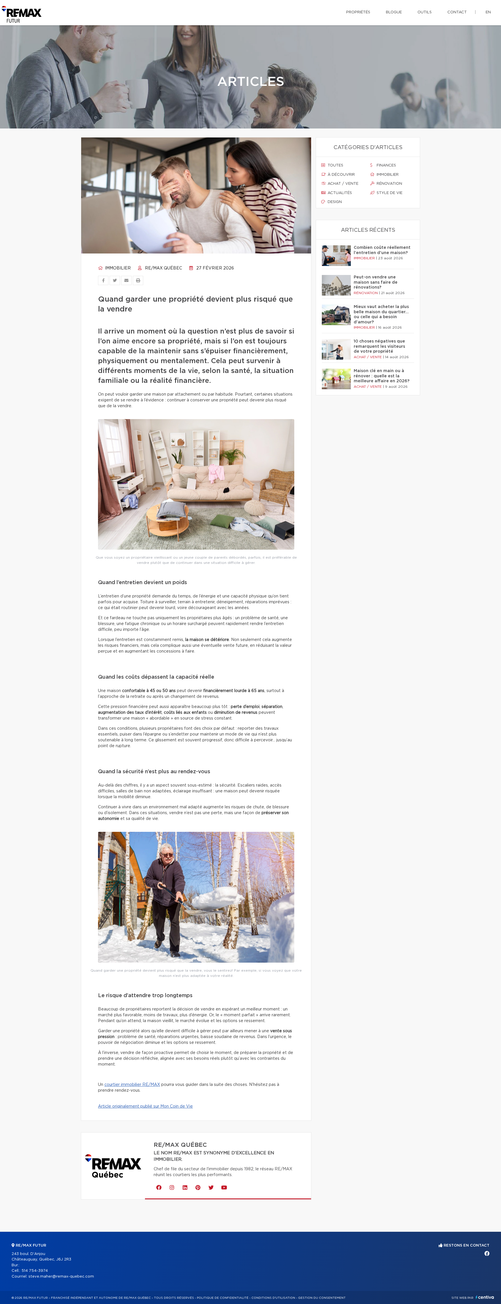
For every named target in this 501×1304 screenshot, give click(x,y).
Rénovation (388, 184)
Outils (425, 12)
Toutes (334, 165)
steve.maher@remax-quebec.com (61, 1276)
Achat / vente (342, 184)
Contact (457, 12)
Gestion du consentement (322, 1297)
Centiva (484, 1297)
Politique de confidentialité (222, 1297)
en (488, 12)
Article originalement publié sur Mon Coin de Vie (145, 1106)
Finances (385, 165)
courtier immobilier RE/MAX (132, 1085)
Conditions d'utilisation (273, 1297)
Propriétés (358, 12)
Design (334, 202)
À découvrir (340, 175)
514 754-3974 (34, 1271)
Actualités (339, 193)
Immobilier (117, 268)
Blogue (394, 12)
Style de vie (388, 193)
